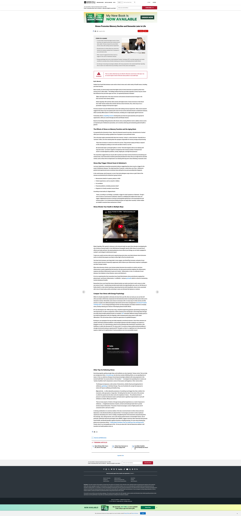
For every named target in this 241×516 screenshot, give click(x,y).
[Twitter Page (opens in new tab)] (109, 469)
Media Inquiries (117, 478)
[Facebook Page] (92, 434)
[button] (149, 7)
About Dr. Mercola (106, 478)
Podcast (132, 479)
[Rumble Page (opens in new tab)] (132, 469)
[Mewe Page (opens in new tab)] (120, 469)
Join (123, 455)
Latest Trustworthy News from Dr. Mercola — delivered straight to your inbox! (104, 463)
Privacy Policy (127, 513)
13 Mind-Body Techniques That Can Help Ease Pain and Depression (127, 422)
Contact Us (105, 479)
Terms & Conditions (115, 499)
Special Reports (134, 481)
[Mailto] (94, 434)
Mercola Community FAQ (119, 479)
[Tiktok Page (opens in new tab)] (124, 469)
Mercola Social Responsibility (120, 481)
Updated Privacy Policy (125, 499)
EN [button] (149, 2)
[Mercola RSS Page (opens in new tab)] (137, 469)
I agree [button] (143, 513)
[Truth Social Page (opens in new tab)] (116, 469)
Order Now (148, 507)
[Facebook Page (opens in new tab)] (104, 469)
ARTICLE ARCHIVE (108, 2)
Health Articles (106, 481)
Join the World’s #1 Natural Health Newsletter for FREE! (95, 6)
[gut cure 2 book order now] (120, 22)
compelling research (108, 115)
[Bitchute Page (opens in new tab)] (130, 469)
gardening (104, 386)
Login (118, 455)
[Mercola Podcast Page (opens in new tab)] (135, 469)
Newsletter (133, 478)
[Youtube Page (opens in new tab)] (127, 469)
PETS (114, 2)
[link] (93, 31)
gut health (128, 278)
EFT (123, 313)
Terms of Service (134, 513)
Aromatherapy (109, 375)
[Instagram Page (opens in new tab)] (106, 469)
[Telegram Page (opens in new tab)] (111, 469)
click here (104, 493)
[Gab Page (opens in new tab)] (114, 469)
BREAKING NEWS (100, 2)
